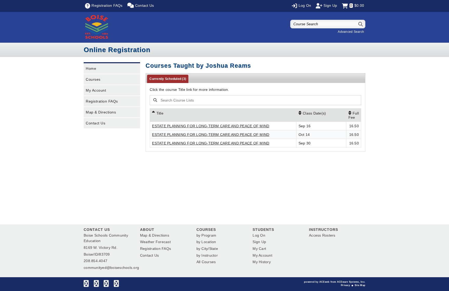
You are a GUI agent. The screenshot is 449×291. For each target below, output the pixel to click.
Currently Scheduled (167, 79)
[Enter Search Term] (245, 100)
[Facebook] (86, 285)
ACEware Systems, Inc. (351, 282)
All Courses (206, 262)
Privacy (345, 285)
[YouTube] (116, 285)
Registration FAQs (102, 101)
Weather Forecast (155, 242)
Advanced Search (351, 31)
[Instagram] (106, 285)
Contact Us (95, 123)
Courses (93, 79)
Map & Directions (101, 112)
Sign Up (259, 242)
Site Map (360, 285)
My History (262, 262)
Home (91, 68)
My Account (96, 90)
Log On (259, 235)
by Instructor (207, 255)
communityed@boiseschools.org (111, 267)
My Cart (259, 248)
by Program (206, 235)
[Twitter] (96, 285)
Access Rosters (322, 235)
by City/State (207, 248)
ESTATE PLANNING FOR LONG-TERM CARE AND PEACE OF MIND (210, 126)
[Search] (360, 24)
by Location (206, 242)
